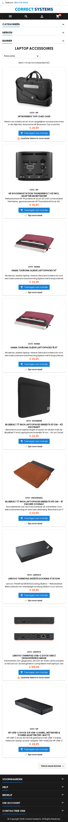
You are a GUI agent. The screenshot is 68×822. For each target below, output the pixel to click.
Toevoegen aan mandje (34, 133)
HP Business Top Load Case (34, 116)
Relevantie (22, 56)
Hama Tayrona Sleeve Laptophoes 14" (34, 270)
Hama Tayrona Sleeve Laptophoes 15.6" (34, 347)
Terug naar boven (52, 766)
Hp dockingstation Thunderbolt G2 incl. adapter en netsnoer (34, 195)
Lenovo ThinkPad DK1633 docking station (34, 578)
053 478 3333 (21, 2)
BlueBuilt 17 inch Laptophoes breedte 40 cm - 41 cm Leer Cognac (34, 503)
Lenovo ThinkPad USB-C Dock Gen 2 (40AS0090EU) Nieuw (34, 657)
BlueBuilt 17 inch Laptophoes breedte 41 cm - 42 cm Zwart (34, 426)
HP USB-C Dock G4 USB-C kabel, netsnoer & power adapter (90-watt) (34, 734)
